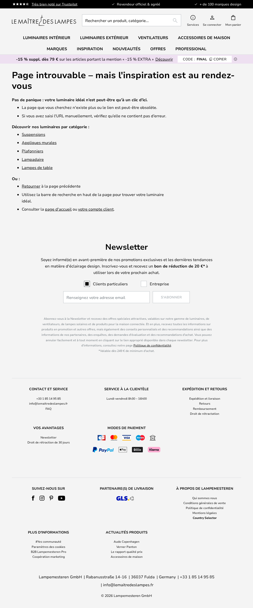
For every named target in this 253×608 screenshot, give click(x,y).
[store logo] (44, 20)
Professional (190, 48)
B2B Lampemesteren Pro (48, 552)
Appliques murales (39, 142)
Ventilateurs (153, 37)
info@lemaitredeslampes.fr (48, 403)
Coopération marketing (48, 557)
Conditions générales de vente (204, 503)
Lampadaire (33, 159)
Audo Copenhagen (126, 541)
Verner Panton (126, 547)
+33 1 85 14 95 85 (48, 398)
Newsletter (49, 437)
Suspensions (33, 134)
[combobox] (131, 20)
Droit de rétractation (204, 413)
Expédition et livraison (204, 398)
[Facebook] (33, 498)
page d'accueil (58, 209)
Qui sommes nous (204, 498)
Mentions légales (204, 513)
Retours (204, 403)
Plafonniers (32, 150)
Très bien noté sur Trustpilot (54, 4)
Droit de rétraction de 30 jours (48, 442)
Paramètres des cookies (48, 547)
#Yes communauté (48, 541)
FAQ (48, 409)
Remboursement (204, 409)
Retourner (31, 186)
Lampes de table (37, 167)
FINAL (205, 59)
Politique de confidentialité (152, 345)
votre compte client (96, 209)
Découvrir (164, 59)
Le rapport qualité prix (126, 552)
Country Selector (205, 518)
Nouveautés (126, 48)
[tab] (48, 401)
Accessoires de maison (127, 557)
